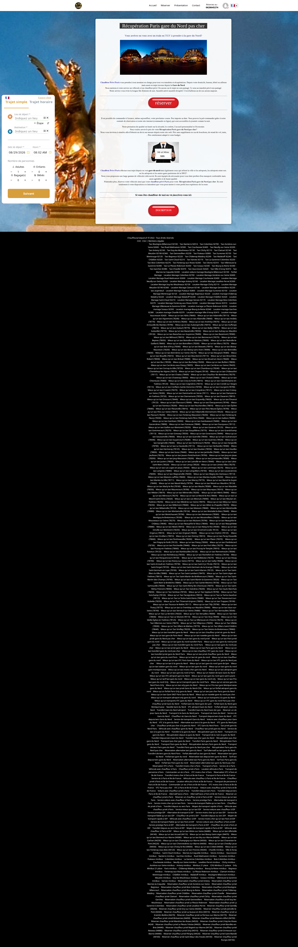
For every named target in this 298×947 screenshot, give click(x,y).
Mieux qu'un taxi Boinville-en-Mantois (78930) (188, 340)
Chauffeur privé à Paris (189, 769)
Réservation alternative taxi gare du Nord (183, 750)
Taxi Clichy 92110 (204, 250)
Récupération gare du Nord (210, 731)
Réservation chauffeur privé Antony (194, 881)
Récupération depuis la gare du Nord (183, 735)
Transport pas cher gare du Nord (175, 741)
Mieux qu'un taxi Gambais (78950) (167, 421)
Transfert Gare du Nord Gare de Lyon (204, 710)
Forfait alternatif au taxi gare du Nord (199, 753)
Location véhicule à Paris (212, 769)
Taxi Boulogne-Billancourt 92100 (163, 244)
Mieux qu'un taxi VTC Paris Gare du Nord (181, 660)
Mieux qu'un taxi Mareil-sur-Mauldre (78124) (215, 483)
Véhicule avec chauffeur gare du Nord (176, 728)
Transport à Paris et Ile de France (220, 775)
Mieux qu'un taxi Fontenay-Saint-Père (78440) (183, 418)
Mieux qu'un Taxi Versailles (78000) (199, 613)
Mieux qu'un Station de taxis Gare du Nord (216, 672)
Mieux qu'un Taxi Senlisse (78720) (171, 592)
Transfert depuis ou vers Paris (177, 806)
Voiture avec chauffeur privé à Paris (173, 791)
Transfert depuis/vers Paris (203, 791)
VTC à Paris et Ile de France (186, 787)
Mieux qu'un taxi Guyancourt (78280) (174, 439)
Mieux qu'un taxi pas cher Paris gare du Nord (214, 691)
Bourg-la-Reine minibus (215, 868)
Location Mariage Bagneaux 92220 (194, 293)
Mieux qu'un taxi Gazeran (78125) (208, 427)
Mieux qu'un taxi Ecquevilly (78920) (196, 399)
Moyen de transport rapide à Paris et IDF (205, 828)
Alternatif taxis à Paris (178, 794)
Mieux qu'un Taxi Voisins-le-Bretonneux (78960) (213, 629)
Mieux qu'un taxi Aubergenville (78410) (193, 325)
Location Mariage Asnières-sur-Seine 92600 (215, 275)
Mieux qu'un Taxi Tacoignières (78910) (185, 595)
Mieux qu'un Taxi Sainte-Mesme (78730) (201, 582)
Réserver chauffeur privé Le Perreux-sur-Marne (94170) (202, 915)
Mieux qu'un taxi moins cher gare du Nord (187, 669)
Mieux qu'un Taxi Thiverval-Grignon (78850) (183, 601)
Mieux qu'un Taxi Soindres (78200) (189, 589)
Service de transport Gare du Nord (189, 719)
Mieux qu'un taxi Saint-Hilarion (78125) (196, 570)
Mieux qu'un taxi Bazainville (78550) (185, 331)
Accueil (153, 5)
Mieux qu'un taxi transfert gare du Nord (170, 632)
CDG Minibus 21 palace (220, 865)
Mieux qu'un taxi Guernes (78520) (208, 439)
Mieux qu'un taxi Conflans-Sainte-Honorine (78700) (179, 387)
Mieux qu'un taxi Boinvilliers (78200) (183, 343)
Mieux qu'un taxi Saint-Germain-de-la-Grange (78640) (195, 567)
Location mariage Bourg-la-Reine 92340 (193, 309)
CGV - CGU (141, 241)
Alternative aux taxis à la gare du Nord (198, 722)
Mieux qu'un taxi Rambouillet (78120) (180, 551)
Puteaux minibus (155, 859)
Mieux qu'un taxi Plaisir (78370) (208, 539)
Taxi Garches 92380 (158, 269)
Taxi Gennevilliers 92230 (180, 253)
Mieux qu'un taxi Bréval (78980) (176, 359)
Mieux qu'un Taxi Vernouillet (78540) (218, 610)
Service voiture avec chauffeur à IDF (219, 809)
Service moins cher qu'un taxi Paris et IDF (216, 818)
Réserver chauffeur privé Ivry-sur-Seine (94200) (180, 909)
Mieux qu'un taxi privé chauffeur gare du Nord (208, 654)
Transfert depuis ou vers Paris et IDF (168, 828)
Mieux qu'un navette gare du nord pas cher (215, 694)
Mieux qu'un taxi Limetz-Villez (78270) (218, 464)
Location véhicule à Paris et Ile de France (194, 781)
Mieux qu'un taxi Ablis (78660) (182, 315)
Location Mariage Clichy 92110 (205, 284)
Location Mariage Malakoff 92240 (181, 297)
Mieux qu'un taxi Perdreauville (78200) (175, 539)
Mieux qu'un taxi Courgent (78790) (219, 387)
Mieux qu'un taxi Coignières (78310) (186, 384)
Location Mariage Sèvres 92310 (213, 303)
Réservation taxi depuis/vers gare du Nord (208, 756)
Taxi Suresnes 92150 (222, 253)
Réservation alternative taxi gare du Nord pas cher (212, 763)
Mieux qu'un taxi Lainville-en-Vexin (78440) (195, 461)
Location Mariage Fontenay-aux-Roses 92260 (178, 303)
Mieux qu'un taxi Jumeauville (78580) (212, 458)
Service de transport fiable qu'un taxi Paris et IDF (172, 822)
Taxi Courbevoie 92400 (198, 247)
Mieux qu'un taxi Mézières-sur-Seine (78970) (185, 502)
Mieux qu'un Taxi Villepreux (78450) (197, 623)
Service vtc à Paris (227, 766)
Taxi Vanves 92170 (195, 259)
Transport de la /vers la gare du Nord (218, 735)
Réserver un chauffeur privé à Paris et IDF (193, 797)
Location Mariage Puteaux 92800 (180, 290)
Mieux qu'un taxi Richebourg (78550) (168, 554)
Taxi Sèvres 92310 (211, 262)
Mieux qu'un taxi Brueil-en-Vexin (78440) (210, 359)
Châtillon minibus (180, 874)
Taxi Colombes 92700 (209, 244)
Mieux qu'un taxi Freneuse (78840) (184, 424)
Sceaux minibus (207, 877)
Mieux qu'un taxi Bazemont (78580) (219, 334)
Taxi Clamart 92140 (222, 250)
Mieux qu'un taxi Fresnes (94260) (192, 850)
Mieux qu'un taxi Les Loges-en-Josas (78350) (170, 467)
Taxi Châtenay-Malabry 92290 (198, 256)
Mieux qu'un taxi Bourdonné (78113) (192, 356)
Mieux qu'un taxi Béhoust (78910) (169, 337)
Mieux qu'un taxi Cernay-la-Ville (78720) (165, 368)
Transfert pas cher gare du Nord (199, 738)
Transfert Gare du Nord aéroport (171, 710)
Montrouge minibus (162, 874)
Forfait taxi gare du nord (176, 756)
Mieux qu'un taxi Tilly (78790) (206, 604)
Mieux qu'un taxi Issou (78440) (173, 452)
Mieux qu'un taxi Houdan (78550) (197, 449)
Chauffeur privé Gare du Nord (165, 704)
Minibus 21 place (200, 865)
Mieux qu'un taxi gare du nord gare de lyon (209, 663)
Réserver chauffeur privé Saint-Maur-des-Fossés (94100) (187, 937)
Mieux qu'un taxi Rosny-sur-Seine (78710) (175, 561)
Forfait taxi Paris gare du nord (175, 763)
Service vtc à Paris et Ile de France (166, 778)
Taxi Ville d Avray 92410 (220, 269)
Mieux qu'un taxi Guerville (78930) (192, 436)
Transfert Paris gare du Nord (205, 741)
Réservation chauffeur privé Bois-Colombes (180, 887)
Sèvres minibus (217, 853)
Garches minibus (184, 856)
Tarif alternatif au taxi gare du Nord (219, 750)
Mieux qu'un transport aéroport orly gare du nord (173, 697)
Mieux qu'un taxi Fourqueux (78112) (218, 424)
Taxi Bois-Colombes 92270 (159, 262)
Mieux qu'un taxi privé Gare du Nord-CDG (183, 688)
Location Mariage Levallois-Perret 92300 (217, 281)
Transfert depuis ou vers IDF (213, 815)
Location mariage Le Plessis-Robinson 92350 (207, 306)
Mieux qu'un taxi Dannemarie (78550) (186, 396)
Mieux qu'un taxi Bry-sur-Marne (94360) (201, 837)
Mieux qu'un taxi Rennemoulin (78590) (217, 551)
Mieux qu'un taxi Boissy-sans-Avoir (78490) (191, 349)
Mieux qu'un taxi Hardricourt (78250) (193, 443)
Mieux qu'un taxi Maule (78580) (197, 486)
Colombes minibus (173, 859)
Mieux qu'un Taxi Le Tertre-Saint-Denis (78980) (183, 598)
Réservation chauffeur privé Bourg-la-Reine (180, 890)
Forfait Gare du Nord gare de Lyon (196, 704)
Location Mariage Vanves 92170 (191, 300)
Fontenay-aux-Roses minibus (178, 871)
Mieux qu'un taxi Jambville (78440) (204, 452)
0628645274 (212, 6)
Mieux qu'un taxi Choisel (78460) (204, 377)
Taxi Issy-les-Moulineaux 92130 (181, 250)
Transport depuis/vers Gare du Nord (215, 716)
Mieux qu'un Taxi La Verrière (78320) (165, 613)
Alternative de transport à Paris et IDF (192, 825)
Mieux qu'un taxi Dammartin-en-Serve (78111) (188, 393)
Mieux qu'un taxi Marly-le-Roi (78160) (164, 486)
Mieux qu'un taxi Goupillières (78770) (190, 430)
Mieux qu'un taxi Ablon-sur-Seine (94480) (192, 831)
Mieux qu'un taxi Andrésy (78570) (204, 321)
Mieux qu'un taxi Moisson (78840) (193, 508)
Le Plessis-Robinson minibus (205, 871)
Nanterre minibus (166, 856)
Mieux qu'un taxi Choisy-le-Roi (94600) (175, 846)
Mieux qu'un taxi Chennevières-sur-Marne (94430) (183, 843)
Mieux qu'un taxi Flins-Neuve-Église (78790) (209, 408)
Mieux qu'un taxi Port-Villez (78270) (207, 545)
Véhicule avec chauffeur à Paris (163, 769)
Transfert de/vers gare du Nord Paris (164, 753)
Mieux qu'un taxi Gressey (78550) (173, 433)
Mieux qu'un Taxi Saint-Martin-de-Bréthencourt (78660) (189, 576)
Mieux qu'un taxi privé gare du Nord (171, 648)
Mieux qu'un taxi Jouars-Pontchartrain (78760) (186, 455)
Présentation (181, 5)
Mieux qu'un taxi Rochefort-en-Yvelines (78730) (208, 554)
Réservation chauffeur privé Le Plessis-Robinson (185, 902)
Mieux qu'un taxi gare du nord (193, 666)
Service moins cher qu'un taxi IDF (211, 812)
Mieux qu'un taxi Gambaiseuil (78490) (202, 421)
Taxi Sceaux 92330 (201, 266)
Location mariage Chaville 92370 (170, 312)
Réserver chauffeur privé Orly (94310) (181, 930)
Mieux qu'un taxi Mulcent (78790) (192, 520)
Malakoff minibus (198, 874)
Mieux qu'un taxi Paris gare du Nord (206, 648)
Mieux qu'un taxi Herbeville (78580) (213, 446)
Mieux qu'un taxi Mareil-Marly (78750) (176, 483)
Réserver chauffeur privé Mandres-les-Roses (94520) (174, 921)
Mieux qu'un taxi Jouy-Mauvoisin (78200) (176, 458)
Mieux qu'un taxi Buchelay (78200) (188, 362)
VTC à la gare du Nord (169, 722)
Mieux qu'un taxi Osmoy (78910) (190, 536)
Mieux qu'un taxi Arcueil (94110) (173, 834)
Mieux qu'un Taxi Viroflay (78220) (175, 629)
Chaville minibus (216, 850)
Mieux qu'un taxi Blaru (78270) (215, 343)
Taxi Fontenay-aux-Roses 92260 (187, 262)
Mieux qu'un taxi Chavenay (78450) (172, 377)
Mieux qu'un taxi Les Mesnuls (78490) (192, 498)
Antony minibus (184, 865)
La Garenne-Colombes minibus (198, 859)
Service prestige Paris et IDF (161, 825)
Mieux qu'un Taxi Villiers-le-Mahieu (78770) (180, 626)
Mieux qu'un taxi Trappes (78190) (220, 601)
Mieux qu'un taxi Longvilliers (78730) (190, 471)
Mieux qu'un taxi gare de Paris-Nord (166, 635)
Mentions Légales (156, 241)
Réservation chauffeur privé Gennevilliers (183, 899)
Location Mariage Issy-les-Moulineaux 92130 (170, 284)
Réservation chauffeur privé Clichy (194, 896)
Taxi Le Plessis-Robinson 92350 (177, 266)
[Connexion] (225, 6)
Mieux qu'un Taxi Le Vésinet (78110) (174, 617)
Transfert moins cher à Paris (187, 766)
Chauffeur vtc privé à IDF (187, 815)
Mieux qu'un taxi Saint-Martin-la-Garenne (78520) (197, 579)
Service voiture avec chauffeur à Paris (174, 800)
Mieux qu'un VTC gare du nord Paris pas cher (214, 700)
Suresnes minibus (227, 856)
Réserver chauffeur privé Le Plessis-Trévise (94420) (178, 924)
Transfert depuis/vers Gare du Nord (167, 738)
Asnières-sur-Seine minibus (162, 865)
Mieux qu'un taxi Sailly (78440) (209, 561)
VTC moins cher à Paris (201, 772)
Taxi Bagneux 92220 (174, 256)
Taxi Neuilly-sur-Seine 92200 (222, 247)
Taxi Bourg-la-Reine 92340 (223, 266)
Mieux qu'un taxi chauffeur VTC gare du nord (202, 651)
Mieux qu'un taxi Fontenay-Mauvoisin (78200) (187, 415)
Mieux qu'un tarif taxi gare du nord (166, 679)
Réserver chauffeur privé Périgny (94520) (182, 933)
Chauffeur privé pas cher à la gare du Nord (176, 725)
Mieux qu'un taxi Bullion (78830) (220, 362)
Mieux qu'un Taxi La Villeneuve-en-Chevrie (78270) (200, 620)
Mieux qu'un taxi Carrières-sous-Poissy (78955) (172, 365)
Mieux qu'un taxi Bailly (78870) (205, 328)
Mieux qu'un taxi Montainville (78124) (173, 511)
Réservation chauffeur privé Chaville (208, 893)
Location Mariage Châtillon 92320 (212, 297)
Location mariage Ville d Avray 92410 (203, 312)
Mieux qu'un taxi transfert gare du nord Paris (182, 645)
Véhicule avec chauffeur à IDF (183, 818)
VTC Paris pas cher (164, 787)
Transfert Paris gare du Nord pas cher (193, 747)
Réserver (165, 5)
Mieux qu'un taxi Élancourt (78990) (176, 402)
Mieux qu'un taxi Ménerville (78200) (183, 492)
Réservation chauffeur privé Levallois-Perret (185, 905)
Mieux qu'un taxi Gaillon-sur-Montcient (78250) (170, 427)
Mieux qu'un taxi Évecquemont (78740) (211, 402)
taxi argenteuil (157, 290)
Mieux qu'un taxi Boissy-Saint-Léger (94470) (209, 834)
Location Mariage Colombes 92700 (179, 275)
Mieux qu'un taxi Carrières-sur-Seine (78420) (215, 365)
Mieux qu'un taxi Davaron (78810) (220, 396)
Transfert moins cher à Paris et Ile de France (184, 775)
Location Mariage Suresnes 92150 (212, 290)
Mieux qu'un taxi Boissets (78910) (198, 346)
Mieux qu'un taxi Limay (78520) (185, 464)
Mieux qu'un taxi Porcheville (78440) (173, 545)
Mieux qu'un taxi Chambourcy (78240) (202, 368)
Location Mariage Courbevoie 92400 (203, 278)
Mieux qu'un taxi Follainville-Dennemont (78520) (201, 412)
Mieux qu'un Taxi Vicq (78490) (205, 617)
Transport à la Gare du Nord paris (184, 713)
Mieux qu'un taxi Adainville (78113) (213, 315)
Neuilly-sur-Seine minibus (184, 862)
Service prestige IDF (156, 812)
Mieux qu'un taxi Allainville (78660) (196, 318)
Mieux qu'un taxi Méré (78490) (215, 492)
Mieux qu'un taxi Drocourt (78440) (162, 399)
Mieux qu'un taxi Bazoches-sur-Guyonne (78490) (179, 334)
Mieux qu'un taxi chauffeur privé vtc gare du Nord (212, 632)
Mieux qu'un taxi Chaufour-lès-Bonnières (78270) (213, 374)
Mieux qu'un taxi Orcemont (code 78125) (200, 530)
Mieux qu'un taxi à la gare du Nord (172, 663)
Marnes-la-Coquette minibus (195, 853)
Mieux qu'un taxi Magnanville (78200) (175, 474)
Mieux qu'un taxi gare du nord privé (193, 638)
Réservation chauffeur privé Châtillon (173, 893)
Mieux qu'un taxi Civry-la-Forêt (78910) (185, 380)
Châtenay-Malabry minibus (191, 868)
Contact (196, 5)
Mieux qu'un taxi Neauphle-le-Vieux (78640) (188, 523)
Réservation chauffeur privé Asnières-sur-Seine (188, 884)
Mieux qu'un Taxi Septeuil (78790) (204, 592)
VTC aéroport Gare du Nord (200, 707)
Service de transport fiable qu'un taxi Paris (206, 803)
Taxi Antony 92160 (157, 250)
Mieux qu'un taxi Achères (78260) (172, 321)
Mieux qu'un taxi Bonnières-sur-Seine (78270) (175, 352)
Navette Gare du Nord (176, 707)
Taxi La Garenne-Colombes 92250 (220, 259)
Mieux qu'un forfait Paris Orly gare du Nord (172, 691)
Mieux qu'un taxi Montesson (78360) (202, 514)
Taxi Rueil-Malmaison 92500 (173, 247)
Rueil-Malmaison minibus (205, 856)
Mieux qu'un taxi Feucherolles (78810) (196, 405)
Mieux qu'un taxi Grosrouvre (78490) (206, 433)
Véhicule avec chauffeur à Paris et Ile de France (204, 778)
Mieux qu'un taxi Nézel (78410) (170, 526)
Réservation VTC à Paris (163, 766)
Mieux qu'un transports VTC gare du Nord (173, 700)
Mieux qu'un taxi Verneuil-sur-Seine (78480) (180, 610)
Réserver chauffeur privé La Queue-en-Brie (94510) (187, 912)
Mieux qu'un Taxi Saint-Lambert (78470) (187, 573)
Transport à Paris (209, 766)
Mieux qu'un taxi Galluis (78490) (220, 418)
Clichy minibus (228, 862)
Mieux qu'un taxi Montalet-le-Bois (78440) (210, 511)
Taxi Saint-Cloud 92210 (175, 259)
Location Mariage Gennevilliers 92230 (218, 287)
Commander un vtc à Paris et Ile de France (188, 784)
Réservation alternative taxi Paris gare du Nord (194, 759)
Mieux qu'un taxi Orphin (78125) (214, 533)
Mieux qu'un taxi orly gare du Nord (181, 685)
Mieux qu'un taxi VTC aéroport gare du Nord (170, 676)
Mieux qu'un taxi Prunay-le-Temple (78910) (200, 548)
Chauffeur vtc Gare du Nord (184, 716)
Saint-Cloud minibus (171, 853)
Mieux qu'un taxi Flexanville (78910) (172, 408)
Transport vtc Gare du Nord (213, 713)
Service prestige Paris (202, 800)
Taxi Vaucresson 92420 (198, 269)
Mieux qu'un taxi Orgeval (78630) (182, 533)
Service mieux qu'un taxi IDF (188, 809)
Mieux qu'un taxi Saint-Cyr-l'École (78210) (200, 564)
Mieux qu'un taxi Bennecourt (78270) (202, 337)
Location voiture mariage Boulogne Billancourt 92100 (205, 272)
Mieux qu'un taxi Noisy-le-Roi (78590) (202, 526)
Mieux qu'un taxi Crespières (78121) (196, 390)
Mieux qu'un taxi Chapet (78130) (193, 371)
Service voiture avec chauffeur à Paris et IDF (215, 822)
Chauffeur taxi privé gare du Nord (210, 728)
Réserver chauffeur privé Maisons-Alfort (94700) (213, 918)
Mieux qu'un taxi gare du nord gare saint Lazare (213, 676)
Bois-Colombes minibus (224, 859)
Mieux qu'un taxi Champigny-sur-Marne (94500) (185, 840)
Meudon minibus (163, 877)
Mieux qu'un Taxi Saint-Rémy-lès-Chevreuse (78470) (190, 585)
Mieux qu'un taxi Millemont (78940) (173, 505)
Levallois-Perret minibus (209, 862)
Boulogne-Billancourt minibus (221, 874)
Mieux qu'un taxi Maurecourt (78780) (172, 489)
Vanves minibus (169, 881)
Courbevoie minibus (162, 862)
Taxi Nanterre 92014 (189, 244)
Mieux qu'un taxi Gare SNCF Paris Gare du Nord (172, 694)
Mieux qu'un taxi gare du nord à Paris (178, 672)
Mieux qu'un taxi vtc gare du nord (194, 657)
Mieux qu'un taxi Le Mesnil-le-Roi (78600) (198, 495)
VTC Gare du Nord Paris (208, 725)
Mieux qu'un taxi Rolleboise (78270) (197, 558)
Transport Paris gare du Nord (174, 744)
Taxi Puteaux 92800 (202, 253)
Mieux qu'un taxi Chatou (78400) (174, 374)
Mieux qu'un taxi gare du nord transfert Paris (181, 641)
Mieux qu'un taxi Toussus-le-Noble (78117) (172, 604)
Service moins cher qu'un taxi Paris (169, 803)
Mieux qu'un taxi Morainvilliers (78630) (202, 517)
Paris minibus (170, 868)
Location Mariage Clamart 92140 (185, 287)
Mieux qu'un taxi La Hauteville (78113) (178, 446)
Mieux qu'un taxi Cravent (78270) (163, 390)
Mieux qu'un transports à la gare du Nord (216, 697)
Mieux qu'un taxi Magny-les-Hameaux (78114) (214, 474)
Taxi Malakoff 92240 (222, 256)
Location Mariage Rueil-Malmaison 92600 (167, 278)
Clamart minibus (227, 871)
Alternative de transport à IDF (180, 812)
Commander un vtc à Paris (177, 772)
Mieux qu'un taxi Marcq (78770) (190, 480)
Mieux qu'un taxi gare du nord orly (200, 679)
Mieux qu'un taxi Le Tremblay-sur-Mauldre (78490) (187, 607)
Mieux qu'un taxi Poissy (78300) (194, 542)
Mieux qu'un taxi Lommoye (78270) (207, 467)
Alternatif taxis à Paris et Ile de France (207, 794)
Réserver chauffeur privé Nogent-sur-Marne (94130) (189, 927)
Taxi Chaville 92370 (177, 269)
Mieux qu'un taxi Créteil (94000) (209, 846)
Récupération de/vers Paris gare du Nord (207, 744)
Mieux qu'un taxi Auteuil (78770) (175, 328)
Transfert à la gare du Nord (184, 731)
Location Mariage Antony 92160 (184, 281)
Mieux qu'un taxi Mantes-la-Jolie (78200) (205, 477)
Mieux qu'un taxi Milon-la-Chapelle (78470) (210, 505)
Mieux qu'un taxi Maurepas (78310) (207, 489)
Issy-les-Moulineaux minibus (185, 877)
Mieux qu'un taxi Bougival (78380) (214, 352)
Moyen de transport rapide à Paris (207, 806)
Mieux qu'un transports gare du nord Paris (189, 682)
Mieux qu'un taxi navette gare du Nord (202, 635)
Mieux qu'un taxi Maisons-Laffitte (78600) (166, 477)
